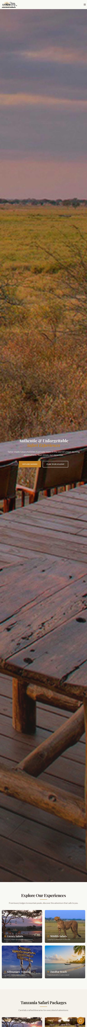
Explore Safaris (29, 464)
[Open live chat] (80, 1020)
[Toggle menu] (84, 4)
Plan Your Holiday (55, 464)
